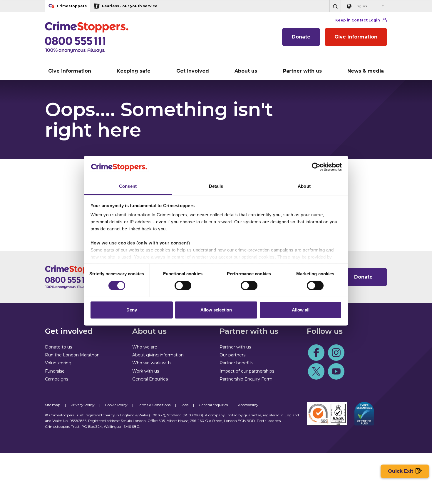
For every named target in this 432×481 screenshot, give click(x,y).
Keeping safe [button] (133, 71)
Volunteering (58, 363)
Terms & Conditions (154, 405)
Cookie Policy (116, 405)
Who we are (144, 347)
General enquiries (213, 405)
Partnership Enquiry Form (246, 379)
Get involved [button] (192, 71)
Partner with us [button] (302, 71)
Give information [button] (69, 71)
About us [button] (246, 71)
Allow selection (216, 309)
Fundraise (55, 371)
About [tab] (304, 186)
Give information (355, 37)
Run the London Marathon (72, 355)
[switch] (183, 285)
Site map (52, 405)
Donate (301, 37)
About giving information (158, 355)
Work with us (145, 371)
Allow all (300, 309)
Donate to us (58, 347)
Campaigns (56, 379)
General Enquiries (150, 379)
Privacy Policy (83, 405)
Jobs (184, 405)
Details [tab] (216, 186)
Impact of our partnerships (247, 371)
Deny (131, 309)
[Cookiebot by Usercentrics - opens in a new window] (316, 166)
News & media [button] (365, 71)
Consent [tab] (128, 186)
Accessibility (248, 405)
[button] (335, 6)
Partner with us (235, 347)
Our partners (232, 355)
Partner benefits (236, 363)
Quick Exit (400, 471)
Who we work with (151, 363)
